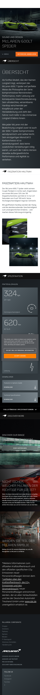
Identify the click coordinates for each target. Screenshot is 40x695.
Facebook (7, 676)
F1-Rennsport (6, 639)
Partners (5, 631)
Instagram (8, 679)
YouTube (7, 682)
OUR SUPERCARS (20, 448)
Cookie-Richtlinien (10, 656)
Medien (4, 637)
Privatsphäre (7, 662)
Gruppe (4, 626)
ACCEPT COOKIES (20, 356)
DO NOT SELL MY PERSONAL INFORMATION (20, 350)
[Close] (35, 336)
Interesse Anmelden (9, 642)
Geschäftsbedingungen (12, 664)
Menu (6, 54)
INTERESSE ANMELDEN (26, 54)
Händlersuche (7, 645)
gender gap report (10, 659)
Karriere (4, 634)
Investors (5, 629)
